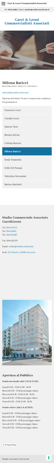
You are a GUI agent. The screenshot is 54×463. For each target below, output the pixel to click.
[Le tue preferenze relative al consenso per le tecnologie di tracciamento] (49, 458)
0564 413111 (11, 227)
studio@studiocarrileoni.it (37, 10)
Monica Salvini (12, 134)
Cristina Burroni (12, 143)
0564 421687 (11, 234)
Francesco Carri (12, 110)
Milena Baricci (12, 151)
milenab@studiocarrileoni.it (15, 92)
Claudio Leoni (11, 118)
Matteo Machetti (13, 184)
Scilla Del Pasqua (13, 167)
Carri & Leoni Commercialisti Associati (27, 21)
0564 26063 (13, 10)
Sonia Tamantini (12, 159)
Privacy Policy (10, 445)
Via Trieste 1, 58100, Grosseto (21, 252)
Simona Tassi (11, 126)
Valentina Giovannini (15, 176)
